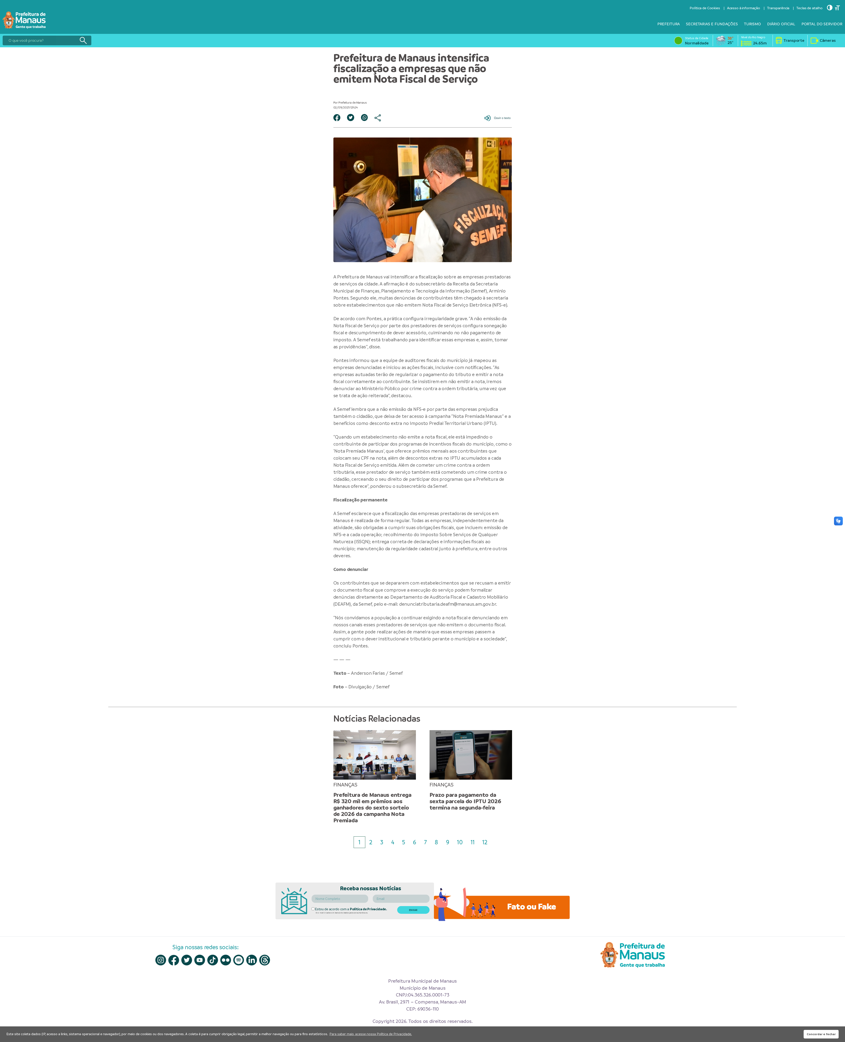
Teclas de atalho (809, 8)
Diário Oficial (781, 23)
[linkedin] (251, 960)
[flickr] (225, 960)
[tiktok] (212, 960)
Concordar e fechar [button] (821, 1034)
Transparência (778, 8)
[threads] (264, 960)
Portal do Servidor (821, 23)
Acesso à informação (743, 8)
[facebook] (173, 960)
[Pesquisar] (83, 40)
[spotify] (238, 960)
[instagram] (160, 960)
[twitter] (186, 960)
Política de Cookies (705, 8)
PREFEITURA (668, 23)
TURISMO (752, 23)
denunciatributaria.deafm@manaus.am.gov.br (447, 604)
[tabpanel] (375, 777)
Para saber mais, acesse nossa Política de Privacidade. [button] (370, 1034)
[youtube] (199, 960)
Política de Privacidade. (368, 909)
